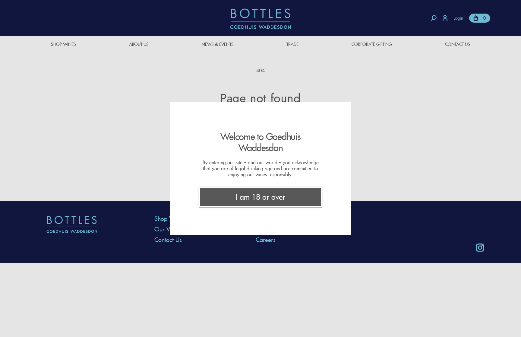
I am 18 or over (260, 197)
